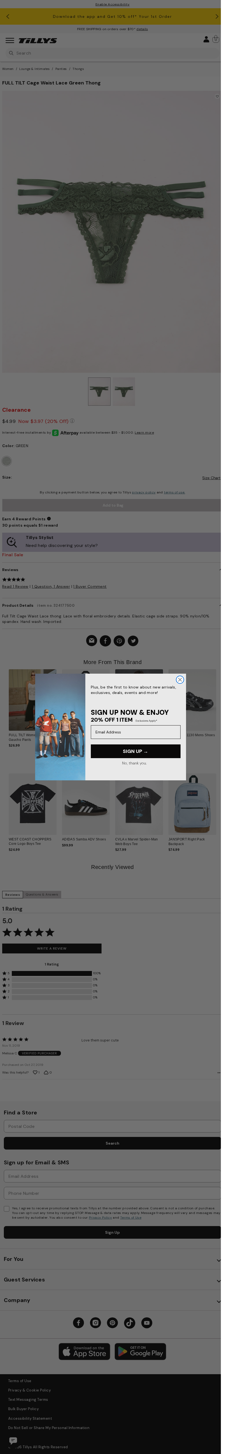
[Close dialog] (180, 680)
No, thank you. (134, 763)
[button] (219, 701)
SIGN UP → (135, 751)
